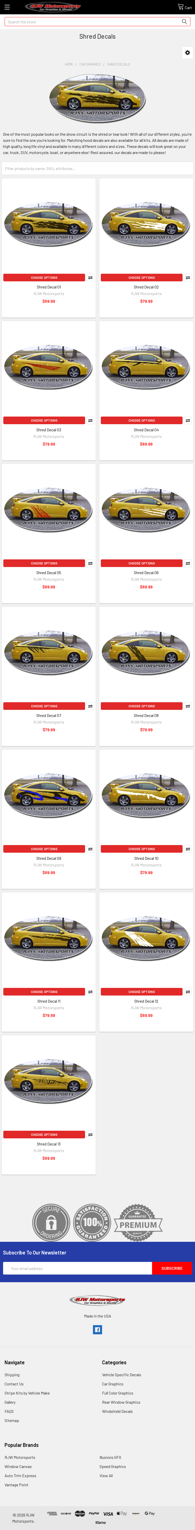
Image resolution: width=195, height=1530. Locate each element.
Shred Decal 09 (48, 858)
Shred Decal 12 (146, 1001)
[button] (187, 53)
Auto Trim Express (20, 1475)
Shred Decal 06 (146, 572)
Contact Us (14, 1383)
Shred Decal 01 (49, 286)
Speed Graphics (113, 1466)
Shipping (12, 1374)
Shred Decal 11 (48, 1001)
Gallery (10, 1402)
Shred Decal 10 (146, 858)
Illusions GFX (110, 1457)
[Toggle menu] (7, 7)
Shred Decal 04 (146, 429)
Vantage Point (16, 1484)
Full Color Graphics (117, 1392)
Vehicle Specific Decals (121, 1374)
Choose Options (44, 278)
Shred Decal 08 (146, 715)
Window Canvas (18, 1466)
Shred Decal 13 (49, 1143)
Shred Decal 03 (48, 429)
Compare (90, 277)
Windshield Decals (117, 1411)
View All (106, 1475)
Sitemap (12, 1420)
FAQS (9, 1411)
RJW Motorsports (20, 1457)
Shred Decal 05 (48, 572)
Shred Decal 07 (48, 715)
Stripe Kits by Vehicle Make (27, 1392)
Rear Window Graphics (121, 1402)
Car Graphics (112, 1383)
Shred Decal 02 (146, 286)
